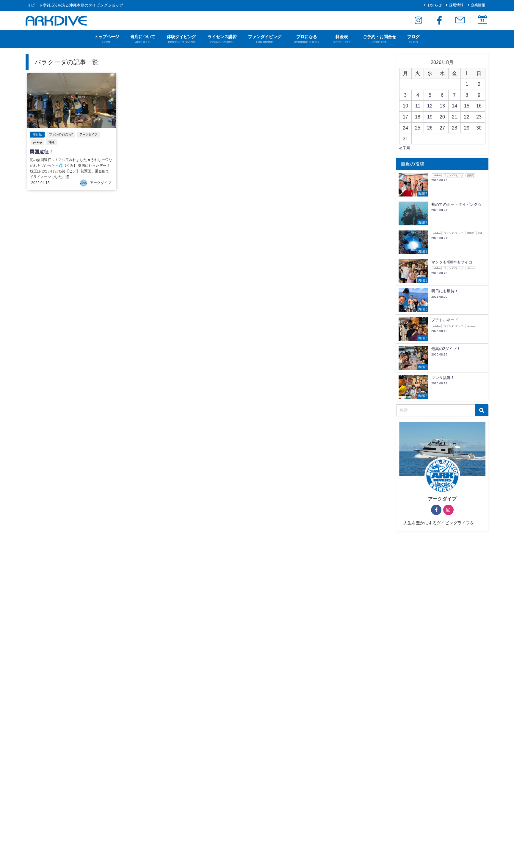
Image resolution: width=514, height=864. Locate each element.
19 (429, 116)
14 (454, 105)
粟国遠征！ (42, 151)
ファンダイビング (61, 134)
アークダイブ (88, 134)
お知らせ (434, 5)
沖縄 (51, 142)
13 (442, 105)
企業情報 (478, 5)
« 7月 (404, 148)
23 (479, 116)
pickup (37, 142)
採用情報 (456, 5)
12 (429, 105)
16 (479, 105)
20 (442, 116)
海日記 (37, 134)
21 (454, 116)
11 (417, 105)
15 (466, 105)
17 (405, 116)
